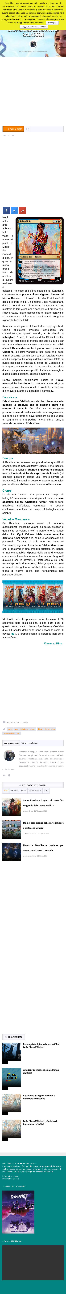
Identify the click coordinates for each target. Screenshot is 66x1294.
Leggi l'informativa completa (34, 27)
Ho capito (52, 23)
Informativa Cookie (10, 1179)
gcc (16, 729)
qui (13, 633)
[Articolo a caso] (9, 135)
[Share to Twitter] (14, 212)
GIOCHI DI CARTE (14, 722)
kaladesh (24, 729)
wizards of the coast (11, 733)
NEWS (25, 722)
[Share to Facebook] (6, 212)
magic (32, 729)
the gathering (50, 729)
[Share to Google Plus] (22, 212)
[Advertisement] (33, 92)
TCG (40, 729)
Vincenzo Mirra (26, 51)
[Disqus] (33, 910)
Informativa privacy (10, 1176)
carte (10, 729)
